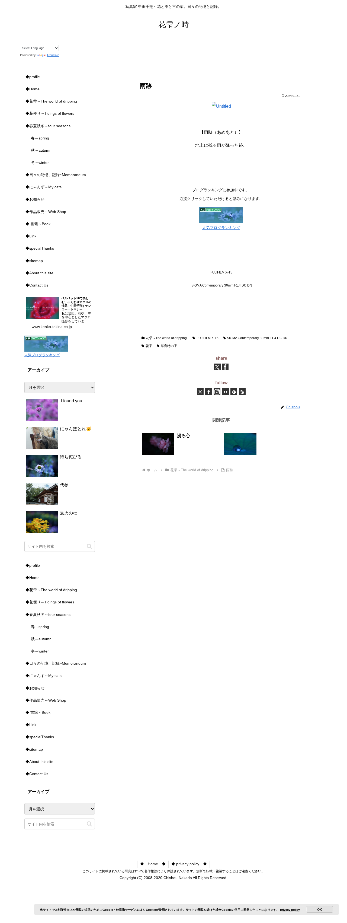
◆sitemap (34, 261)
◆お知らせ (34, 199)
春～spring (40, 138)
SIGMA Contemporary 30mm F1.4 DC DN (257, 338)
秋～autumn (41, 150)
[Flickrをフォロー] (225, 391)
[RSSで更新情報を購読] (242, 391)
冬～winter (40, 162)
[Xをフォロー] (200, 391)
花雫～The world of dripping (166, 338)
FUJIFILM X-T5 (208, 338)
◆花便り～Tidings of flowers (49, 113)
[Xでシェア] (217, 367)
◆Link (30, 236)
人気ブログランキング (221, 227)
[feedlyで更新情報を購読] (233, 391)
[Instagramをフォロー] (217, 391)
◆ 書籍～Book (37, 224)
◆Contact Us (36, 285)
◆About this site (39, 273)
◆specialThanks (39, 248)
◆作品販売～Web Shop (45, 211)
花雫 (149, 346)
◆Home (32, 89)
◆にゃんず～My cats (43, 187)
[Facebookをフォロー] (208, 391)
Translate (53, 55)
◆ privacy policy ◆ (189, 864)
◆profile (32, 77)
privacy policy (290, 910)
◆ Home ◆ (153, 864)
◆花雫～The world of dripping (51, 101)
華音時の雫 (169, 346)
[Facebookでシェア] (225, 367)
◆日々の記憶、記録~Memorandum (55, 175)
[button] (89, 546)
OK (319, 909)
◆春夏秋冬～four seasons (47, 126)
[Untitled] (221, 106)
